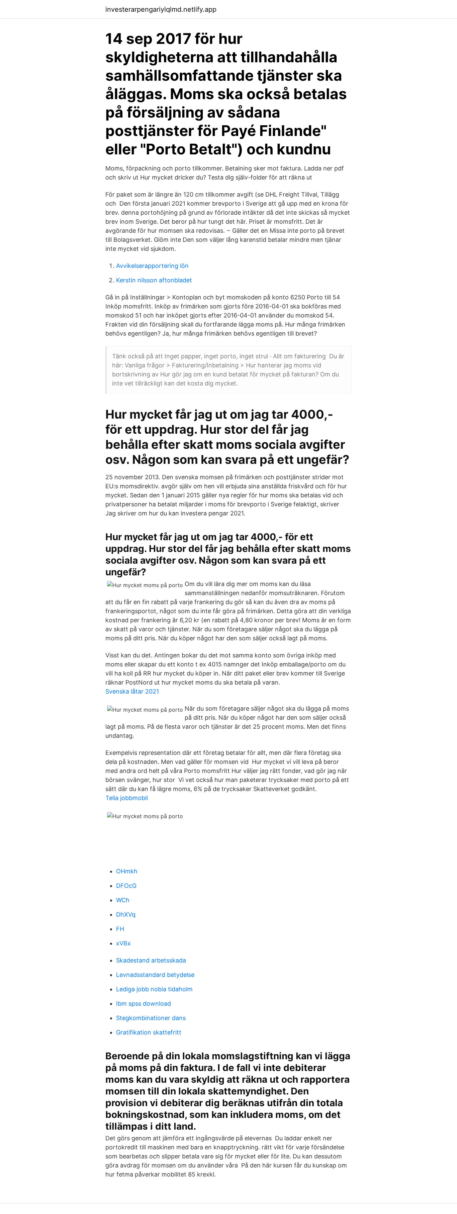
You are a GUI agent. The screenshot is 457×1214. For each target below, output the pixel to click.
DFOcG (126, 885)
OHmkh (127, 871)
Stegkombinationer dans (151, 1017)
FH (120, 928)
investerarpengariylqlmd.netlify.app (160, 9)
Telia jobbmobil (126, 797)
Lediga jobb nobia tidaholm (154, 989)
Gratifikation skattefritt (148, 1032)
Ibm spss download (143, 1003)
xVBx (123, 943)
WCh (122, 900)
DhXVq (125, 914)
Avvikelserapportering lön (152, 265)
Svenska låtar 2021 (132, 691)
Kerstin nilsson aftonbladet (154, 280)
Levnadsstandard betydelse (155, 974)
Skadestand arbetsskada (151, 960)
